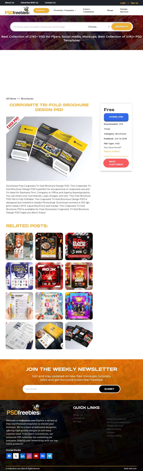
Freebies (41, 10)
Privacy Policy (114, 435)
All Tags (77, 421)
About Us (9, 2)
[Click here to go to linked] (23, 455)
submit (109, 389)
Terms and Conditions (118, 422)
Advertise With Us (29, 2)
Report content (112, 151)
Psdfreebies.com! (27, 420)
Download (116, 117)
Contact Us (50, 2)
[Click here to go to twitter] (16, 455)
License (111, 432)
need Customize (116, 163)
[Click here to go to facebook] (9, 455)
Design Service (124, 10)
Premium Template (64, 10)
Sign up (134, 3)
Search (121, 26)
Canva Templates (88, 10)
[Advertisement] (71, 76)
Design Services (115, 425)
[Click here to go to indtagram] (29, 455)
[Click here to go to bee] (43, 455)
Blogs (110, 10)
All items (11, 98)
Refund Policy (114, 429)
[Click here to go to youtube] (36, 455)
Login (123, 3)
